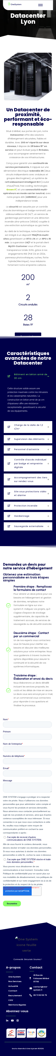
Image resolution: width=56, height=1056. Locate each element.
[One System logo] (15, 4)
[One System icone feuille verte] (26, 944)
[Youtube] (12, 1020)
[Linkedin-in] (7, 1020)
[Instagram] (17, 1020)
